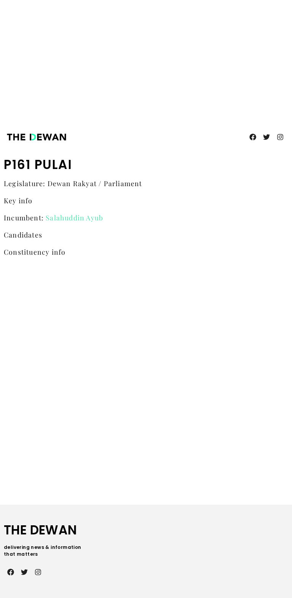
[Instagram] (280, 137)
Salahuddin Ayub (74, 217)
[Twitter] (266, 137)
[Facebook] (253, 137)
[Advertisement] (157, 57)
